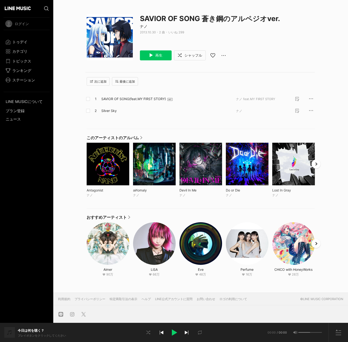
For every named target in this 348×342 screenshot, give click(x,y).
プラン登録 (15, 110)
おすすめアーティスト (108, 218)
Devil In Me (197, 190)
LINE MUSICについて (24, 101)
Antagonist (105, 190)
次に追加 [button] (100, 81)
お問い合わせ (206, 299)
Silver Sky (109, 111)
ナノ (143, 26)
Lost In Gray (291, 190)
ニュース (13, 119)
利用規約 (64, 299)
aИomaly (149, 190)
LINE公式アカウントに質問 (173, 299)
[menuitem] (27, 42)
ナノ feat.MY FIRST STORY (255, 99)
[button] (174, 332)
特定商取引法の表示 (123, 299)
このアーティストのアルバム (114, 139)
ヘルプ (146, 299)
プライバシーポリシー (90, 299)
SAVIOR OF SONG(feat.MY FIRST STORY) (133, 99)
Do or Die (243, 190)
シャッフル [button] (192, 55)
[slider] (304, 332)
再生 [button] (158, 55)
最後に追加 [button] (127, 81)
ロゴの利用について (233, 299)
